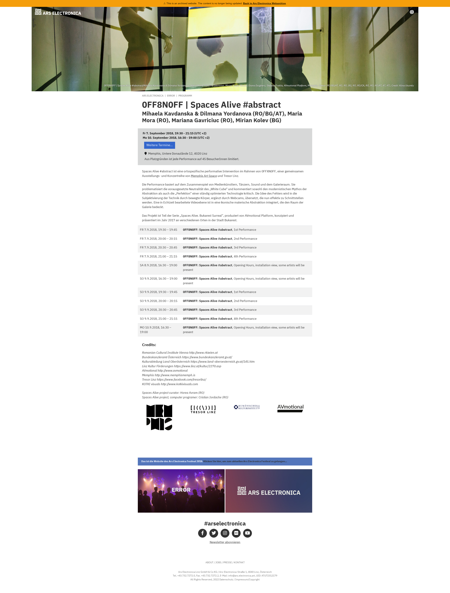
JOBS (218, 562)
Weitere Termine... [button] (159, 145)
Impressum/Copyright (247, 579)
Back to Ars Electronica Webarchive (264, 3)
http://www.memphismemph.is (175, 375)
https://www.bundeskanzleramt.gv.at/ (207, 357)
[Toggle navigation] (412, 12)
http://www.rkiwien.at (203, 352)
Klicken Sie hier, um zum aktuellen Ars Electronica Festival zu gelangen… (245, 461)
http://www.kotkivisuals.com (179, 384)
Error (171, 96)
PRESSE (227, 562)
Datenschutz (226, 579)
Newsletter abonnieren (225, 542)
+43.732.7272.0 (186, 576)
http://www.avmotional (173, 370)
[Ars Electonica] (60, 11)
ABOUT (209, 562)
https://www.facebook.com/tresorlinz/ (181, 379)
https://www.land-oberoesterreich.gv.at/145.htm (223, 361)
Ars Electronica (152, 96)
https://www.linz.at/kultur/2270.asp (197, 366)
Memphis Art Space (204, 176)
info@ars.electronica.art (241, 576)
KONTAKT (239, 562)
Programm (185, 96)
